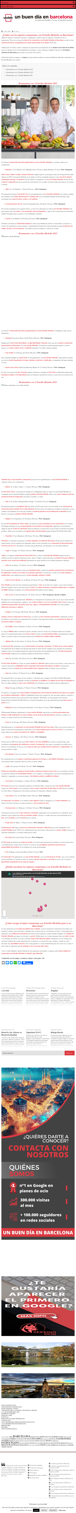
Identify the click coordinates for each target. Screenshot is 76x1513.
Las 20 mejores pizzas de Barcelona (13, 1424)
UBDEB (3, 1447)
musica (49, 1441)
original (56, 1441)
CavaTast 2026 (6, 1420)
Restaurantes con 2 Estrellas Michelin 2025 (19, 72)
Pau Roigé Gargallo (41, 988)
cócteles (27, 1439)
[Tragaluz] (62, 976)
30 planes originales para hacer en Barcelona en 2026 (59, 1466)
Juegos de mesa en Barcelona (11, 1407)
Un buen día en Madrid (36, 1465)
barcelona (21, 1436)
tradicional (62, 1445)
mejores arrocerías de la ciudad (63, 47)
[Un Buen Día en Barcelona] (38, 22)
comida (12, 1439)
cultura (19, 1439)
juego (37, 1441)
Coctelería (5, 1439)
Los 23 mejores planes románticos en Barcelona (60, 1483)
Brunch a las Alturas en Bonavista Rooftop (11, 1033)
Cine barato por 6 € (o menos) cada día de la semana (19, 1410)
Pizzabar (4, 1427)
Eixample (37, 1438)
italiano (26, 1441)
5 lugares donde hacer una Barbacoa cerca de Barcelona (61, 1496)
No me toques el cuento (9, 1408)
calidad (54, 1437)
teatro (48, 1445)
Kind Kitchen (5, 1425)
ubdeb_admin (38, 1029)
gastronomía (63, 1438)
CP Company (33, 1473)
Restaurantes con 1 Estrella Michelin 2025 (19, 75)
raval (71, 1443)
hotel (22, 1441)
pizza (20, 1443)
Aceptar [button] (36, 1510)
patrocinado (10, 1442)
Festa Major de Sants (8, 1405)
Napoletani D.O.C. (34, 1032)
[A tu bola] (13, 976)
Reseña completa (60, 595)
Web (62, 169)
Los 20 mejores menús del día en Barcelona (62, 1493)
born (42, 1437)
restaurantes (22, 1445)
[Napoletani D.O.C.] (38, 1018)
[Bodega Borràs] (62, 1018)
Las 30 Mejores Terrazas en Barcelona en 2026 (61, 1479)
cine (70, 1437)
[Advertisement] (38, 1256)
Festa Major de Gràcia (9, 1429)
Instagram (69, 169)
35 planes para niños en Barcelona (60, 1463)
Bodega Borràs (57, 1032)
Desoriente (30, 990)
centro (60, 1437)
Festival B (4, 1417)
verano (9, 1447)
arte (11, 1437)
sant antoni (32, 1445)
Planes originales (44, 1443)
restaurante (8, 1444)
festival (52, 1439)
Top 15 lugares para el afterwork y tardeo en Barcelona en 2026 (62, 1471)
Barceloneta (35, 1437)
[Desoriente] (38, 976)
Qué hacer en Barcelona (60, 1443)
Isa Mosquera (13, 988)
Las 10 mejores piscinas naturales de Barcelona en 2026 (60, 1475)
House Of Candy (6, 1415)
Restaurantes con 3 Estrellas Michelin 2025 (19, 69)
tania (63, 988)
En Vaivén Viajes (34, 1478)
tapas (42, 1445)
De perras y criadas (8, 1413)
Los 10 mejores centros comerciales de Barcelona (60, 1490)
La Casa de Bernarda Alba (10, 1412)
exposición (45, 1439)
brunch (47, 1437)
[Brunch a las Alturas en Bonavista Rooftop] (13, 1018)
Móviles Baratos (34, 1470)
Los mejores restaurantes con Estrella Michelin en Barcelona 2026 (30, 26)
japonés (32, 1441)
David (60, 1029)
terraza (54, 1445)
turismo (70, 1445)
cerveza (66, 1437)
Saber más (62, 1510)
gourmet (5, 1441)
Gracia (12, 1441)
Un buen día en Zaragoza (36, 1468)
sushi (37, 1445)
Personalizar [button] (53, 1510)
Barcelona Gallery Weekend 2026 (13, 1419)
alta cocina (5, 1437)
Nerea (17, 31)
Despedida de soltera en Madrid (38, 1475)
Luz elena (12, 1029)
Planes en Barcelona (30, 1443)
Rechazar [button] (44, 1510)
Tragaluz (54, 990)
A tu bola (5, 990)
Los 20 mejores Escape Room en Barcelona (62, 1487)
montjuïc (42, 1441)
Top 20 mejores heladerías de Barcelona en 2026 (18, 1422)
